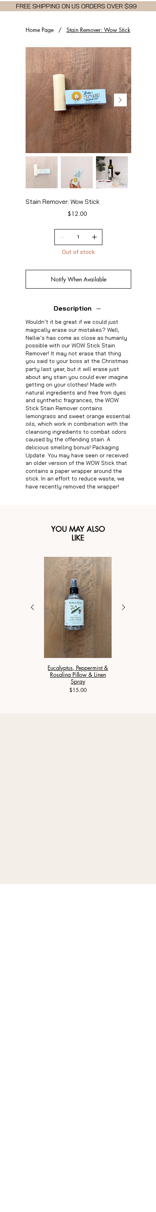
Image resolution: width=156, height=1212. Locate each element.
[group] (78, 625)
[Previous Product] (32, 607)
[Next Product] (123, 607)
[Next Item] (120, 100)
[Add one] (94, 237)
